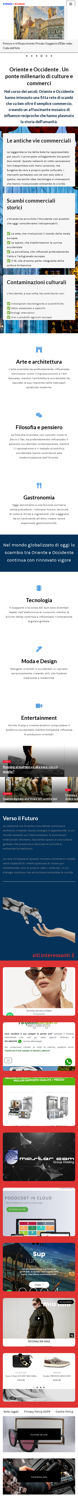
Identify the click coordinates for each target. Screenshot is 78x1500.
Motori (7, 794)
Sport (7, 761)
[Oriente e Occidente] (14, 4)
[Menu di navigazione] (70, 4)
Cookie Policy (64, 1411)
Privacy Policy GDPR (37, 1411)
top (68, 790)
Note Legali (11, 1411)
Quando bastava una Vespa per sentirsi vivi (30, 798)
